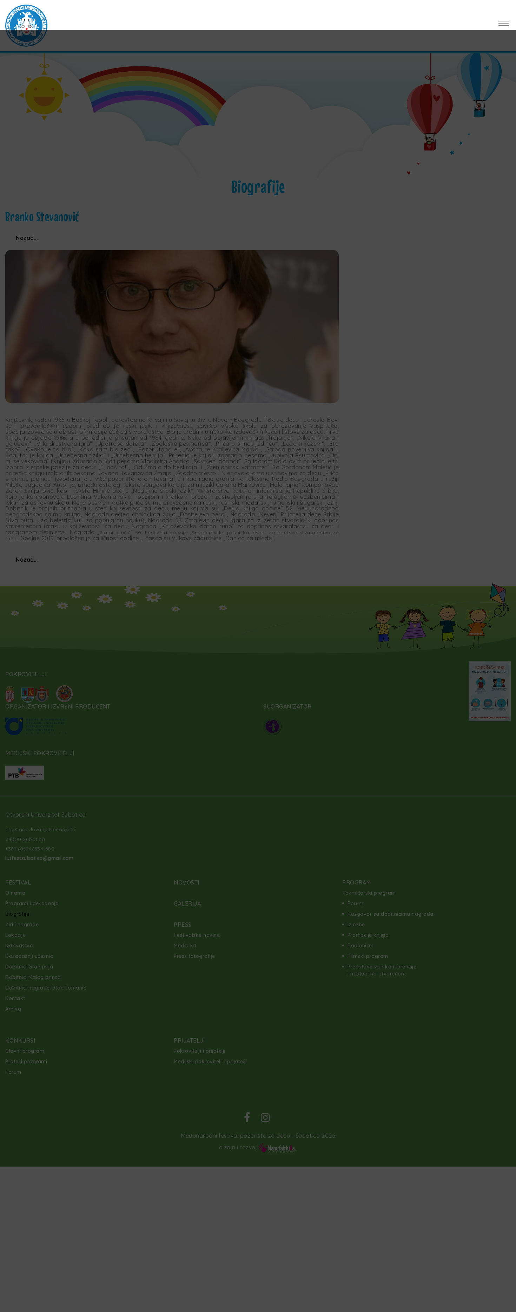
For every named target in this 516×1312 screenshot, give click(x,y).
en (57, 9)
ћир (80, 9)
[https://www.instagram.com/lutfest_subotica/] (503, 8)
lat (68, 9)
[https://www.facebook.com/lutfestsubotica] (480, 8)
